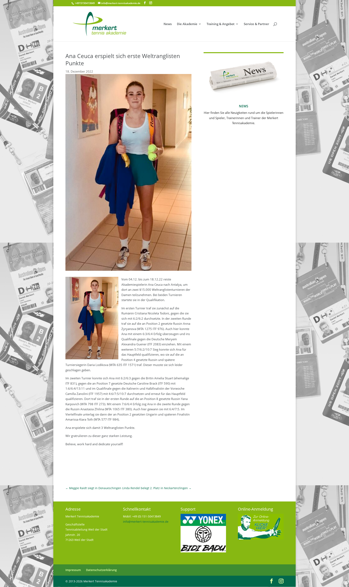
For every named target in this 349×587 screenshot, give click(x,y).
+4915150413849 (84, 3)
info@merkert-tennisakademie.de (145, 522)
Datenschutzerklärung (101, 570)
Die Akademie (187, 24)
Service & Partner (256, 24)
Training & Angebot (220, 24)
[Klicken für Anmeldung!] (260, 538)
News (168, 24)
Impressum (73, 570)
